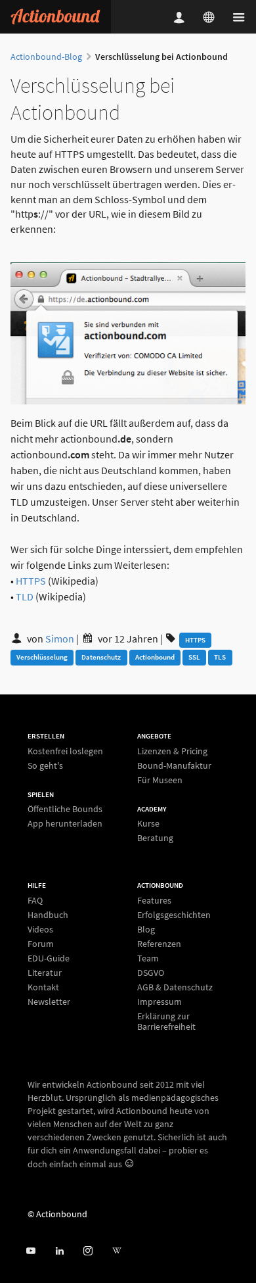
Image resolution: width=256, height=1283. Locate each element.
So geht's (45, 765)
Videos (40, 929)
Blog (146, 929)
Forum (41, 944)
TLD (24, 596)
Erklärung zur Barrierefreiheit (166, 1021)
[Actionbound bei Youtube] (30, 1251)
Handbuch (48, 915)
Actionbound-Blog (46, 56)
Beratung (155, 837)
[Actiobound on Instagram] (87, 1251)
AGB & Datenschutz (175, 987)
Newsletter (49, 1001)
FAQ (35, 900)
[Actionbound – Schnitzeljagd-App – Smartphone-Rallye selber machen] (55, 17)
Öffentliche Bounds (65, 809)
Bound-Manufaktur (174, 765)
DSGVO (150, 973)
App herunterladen (65, 823)
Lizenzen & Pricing (172, 751)
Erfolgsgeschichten (174, 915)
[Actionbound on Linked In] (59, 1251)
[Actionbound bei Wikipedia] (116, 1251)
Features (154, 900)
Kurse (148, 823)
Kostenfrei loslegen (65, 751)
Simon (60, 638)
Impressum (159, 1001)
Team (148, 958)
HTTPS (31, 580)
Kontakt (43, 987)
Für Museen (159, 779)
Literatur (45, 973)
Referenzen (159, 944)
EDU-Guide (49, 958)
